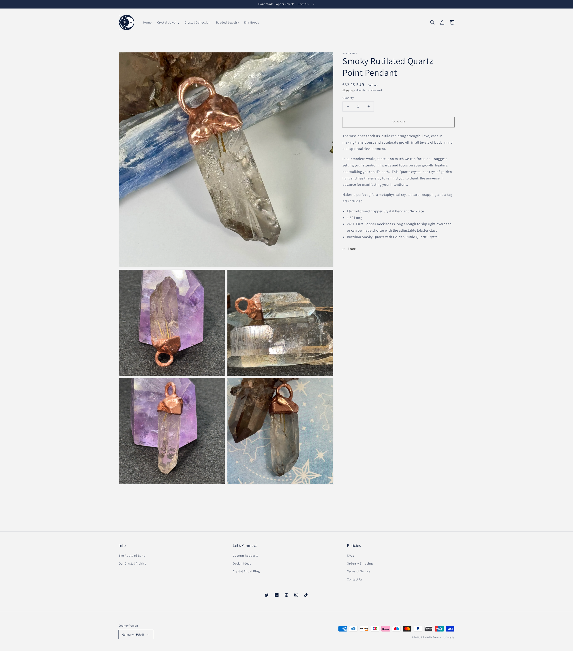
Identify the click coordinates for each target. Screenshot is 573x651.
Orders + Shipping (360, 563)
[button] (432, 22)
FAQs (350, 556)
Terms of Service (358, 571)
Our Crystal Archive (132, 563)
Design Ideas (242, 563)
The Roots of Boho (132, 556)
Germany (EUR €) (133, 634)
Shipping (348, 90)
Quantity (348, 98)
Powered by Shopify (443, 637)
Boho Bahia (426, 637)
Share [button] (352, 249)
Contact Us (355, 579)
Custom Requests (245, 556)
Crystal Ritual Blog (246, 571)
